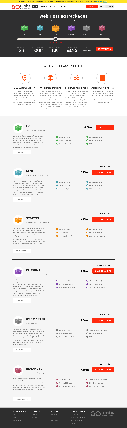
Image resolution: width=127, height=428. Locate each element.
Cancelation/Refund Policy (79, 417)
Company (63, 6)
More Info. (99, 1)
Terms (73, 423)
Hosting (35, 6)
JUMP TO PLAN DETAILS (55, 43)
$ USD (102, 7)
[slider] (55, 39)
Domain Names (17, 420)
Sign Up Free (92, 7)
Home (14, 414)
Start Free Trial (104, 49)
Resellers (34, 417)
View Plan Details (22, 152)
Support (34, 414)
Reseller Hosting (53, 6)
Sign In (110, 7)
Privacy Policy (75, 414)
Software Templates (77, 420)
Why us (53, 417)
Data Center (55, 420)
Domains (42, 6)
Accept (105, 1)
